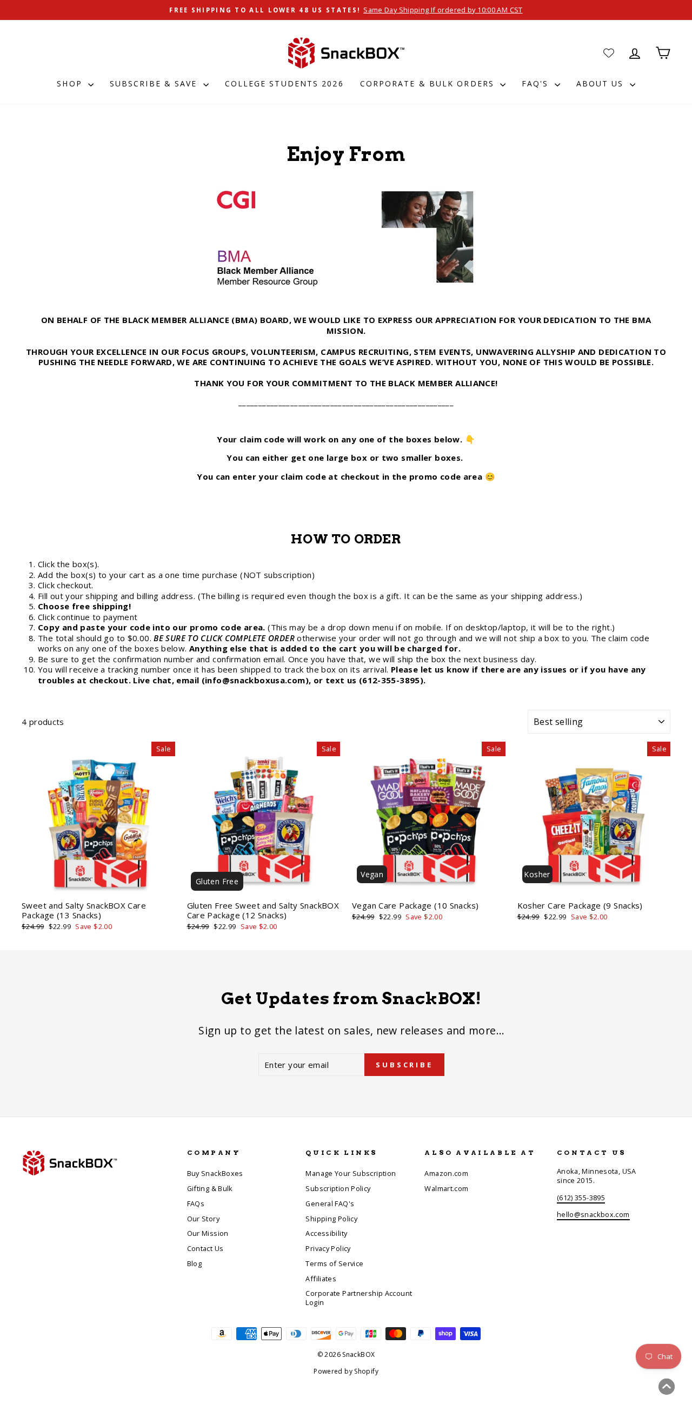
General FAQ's (329, 1203)
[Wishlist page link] (608, 53)
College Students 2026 (284, 83)
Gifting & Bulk (210, 1188)
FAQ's (537, 83)
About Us (601, 83)
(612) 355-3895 (581, 1197)
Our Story (203, 1218)
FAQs (196, 1203)
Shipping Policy (331, 1218)
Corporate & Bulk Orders (428, 83)
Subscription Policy (337, 1188)
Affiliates (320, 1278)
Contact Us (205, 1248)
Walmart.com (446, 1188)
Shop (71, 83)
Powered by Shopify (346, 1371)
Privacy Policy (327, 1248)
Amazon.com (446, 1173)
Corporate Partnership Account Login (358, 1297)
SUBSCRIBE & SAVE (155, 83)
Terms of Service (334, 1263)
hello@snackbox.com (593, 1214)
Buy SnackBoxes (215, 1173)
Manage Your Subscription (350, 1173)
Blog (194, 1263)
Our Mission (208, 1233)
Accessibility (326, 1233)
